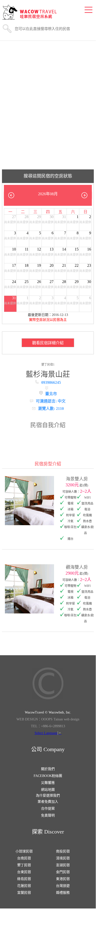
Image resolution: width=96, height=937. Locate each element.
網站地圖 (48, 789)
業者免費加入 (48, 801)
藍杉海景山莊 (48, 374)
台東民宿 (24, 872)
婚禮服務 (63, 892)
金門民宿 (63, 872)
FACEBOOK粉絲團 (48, 776)
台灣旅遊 (63, 886)
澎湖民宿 (63, 865)
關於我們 (48, 769)
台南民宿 (24, 858)
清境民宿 (63, 858)
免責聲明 (48, 815)
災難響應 (48, 783)
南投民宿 (63, 851)
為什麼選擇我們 (48, 795)
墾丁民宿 (24, 865)
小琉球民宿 (24, 851)
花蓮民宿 (24, 886)
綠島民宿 (24, 879)
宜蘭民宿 (24, 892)
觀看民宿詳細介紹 (48, 343)
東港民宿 (63, 879)
